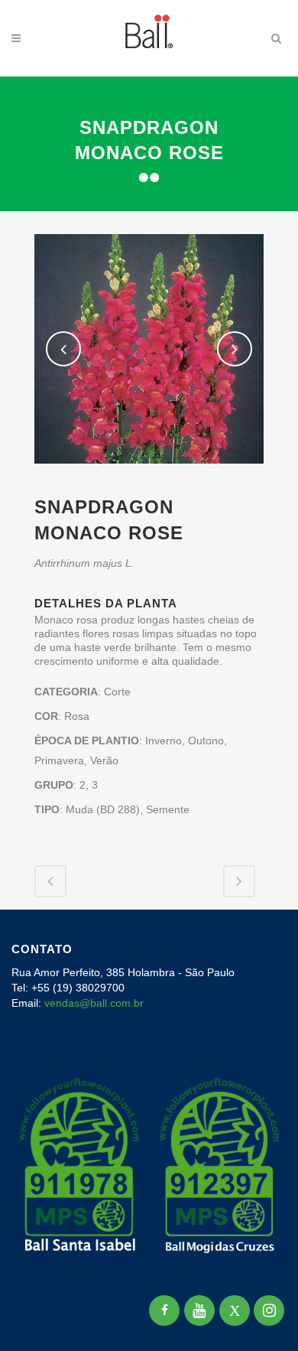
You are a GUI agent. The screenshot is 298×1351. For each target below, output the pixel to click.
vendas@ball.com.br (94, 1003)
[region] (149, 1222)
